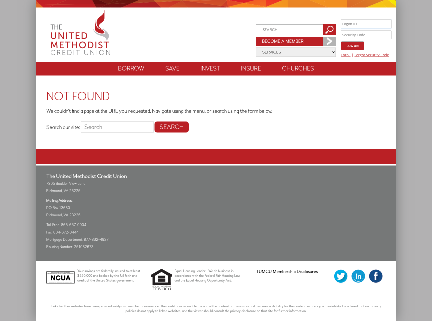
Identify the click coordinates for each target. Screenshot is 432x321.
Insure (251, 68)
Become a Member (283, 41)
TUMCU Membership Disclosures (287, 271)
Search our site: (63, 127)
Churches (298, 68)
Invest (210, 68)
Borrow (131, 68)
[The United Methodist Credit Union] (80, 53)
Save (172, 68)
